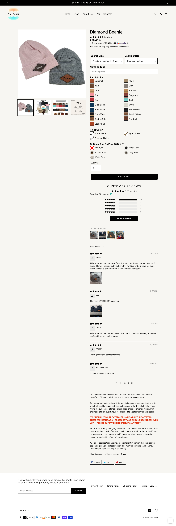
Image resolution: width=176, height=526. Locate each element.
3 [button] (125, 383)
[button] (168, 2)
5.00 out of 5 (131, 191)
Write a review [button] (124, 218)
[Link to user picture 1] (96, 278)
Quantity (94, 163)
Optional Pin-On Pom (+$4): (105, 144)
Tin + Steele (153, 517)
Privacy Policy (96, 486)
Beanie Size (97, 55)
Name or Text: (97, 67)
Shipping (105, 46)
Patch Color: (97, 77)
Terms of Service (149, 486)
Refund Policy (113, 486)
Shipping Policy (130, 486)
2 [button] (120, 383)
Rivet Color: (96, 129)
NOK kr (23, 510)
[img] (96, 253)
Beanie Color (132, 55)
